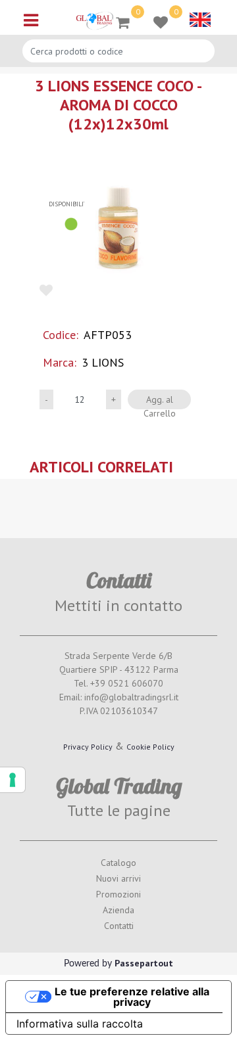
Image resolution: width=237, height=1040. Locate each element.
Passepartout (144, 963)
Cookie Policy (150, 747)
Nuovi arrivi (118, 878)
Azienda (118, 910)
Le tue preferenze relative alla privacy (132, 996)
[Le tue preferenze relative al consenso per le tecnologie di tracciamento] (12, 779)
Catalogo (118, 863)
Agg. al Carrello (160, 401)
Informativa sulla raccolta (79, 1023)
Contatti (119, 926)
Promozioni (118, 894)
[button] (118, 227)
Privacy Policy (88, 747)
